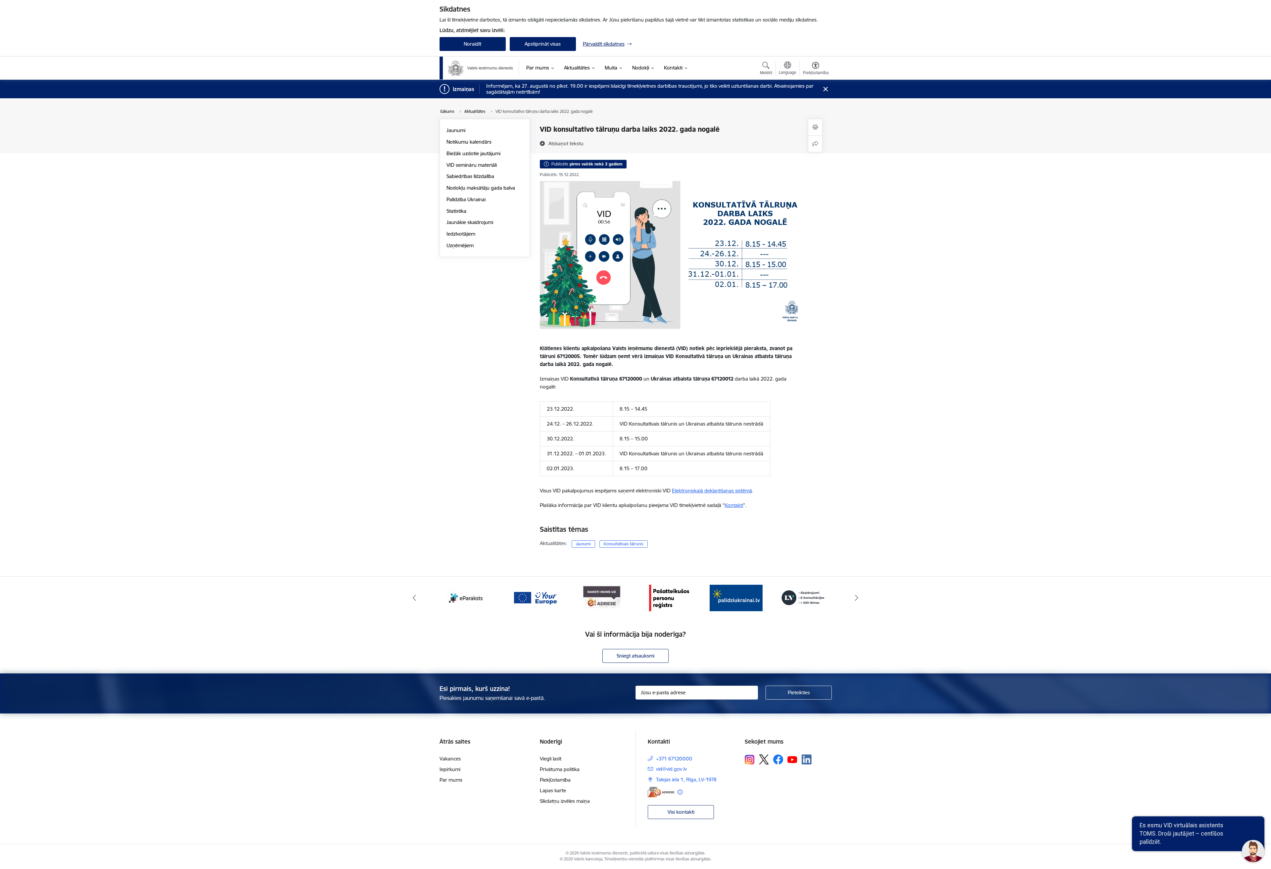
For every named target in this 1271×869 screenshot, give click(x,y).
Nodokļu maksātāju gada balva (481, 188)
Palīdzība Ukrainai (466, 199)
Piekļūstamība (555, 780)
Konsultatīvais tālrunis (623, 543)
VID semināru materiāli (472, 165)
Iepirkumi (450, 769)
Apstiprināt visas (543, 44)
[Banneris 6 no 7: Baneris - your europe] (468, 597)
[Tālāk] (857, 598)
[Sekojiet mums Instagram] (750, 759)
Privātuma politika (560, 769)
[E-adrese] (661, 792)
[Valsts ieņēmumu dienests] (481, 68)
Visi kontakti (681, 812)
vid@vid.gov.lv (671, 769)
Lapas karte (553, 790)
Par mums (451, 780)
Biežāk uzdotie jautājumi (473, 153)
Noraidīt (472, 44)
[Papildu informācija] (680, 792)
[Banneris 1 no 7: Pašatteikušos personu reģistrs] (602, 597)
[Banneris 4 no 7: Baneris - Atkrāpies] (803, 597)
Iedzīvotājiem (461, 234)
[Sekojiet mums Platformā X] (764, 759)
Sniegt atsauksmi (635, 656)
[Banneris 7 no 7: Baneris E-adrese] (535, 597)
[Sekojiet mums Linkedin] (807, 759)
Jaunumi (456, 130)
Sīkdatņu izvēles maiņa (565, 801)
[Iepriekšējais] (414, 598)
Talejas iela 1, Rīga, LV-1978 (686, 779)
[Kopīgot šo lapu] (815, 144)
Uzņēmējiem (460, 245)
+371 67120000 (674, 758)
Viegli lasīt (550, 758)
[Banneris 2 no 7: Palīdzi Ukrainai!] (668, 597)
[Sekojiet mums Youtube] (792, 759)
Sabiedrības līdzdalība (470, 176)
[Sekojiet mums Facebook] (778, 759)
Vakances (450, 758)
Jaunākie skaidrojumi (470, 222)
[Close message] (825, 89)
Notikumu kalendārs (469, 142)
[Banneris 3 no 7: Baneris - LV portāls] (736, 597)
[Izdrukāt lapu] (815, 127)
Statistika (456, 211)
